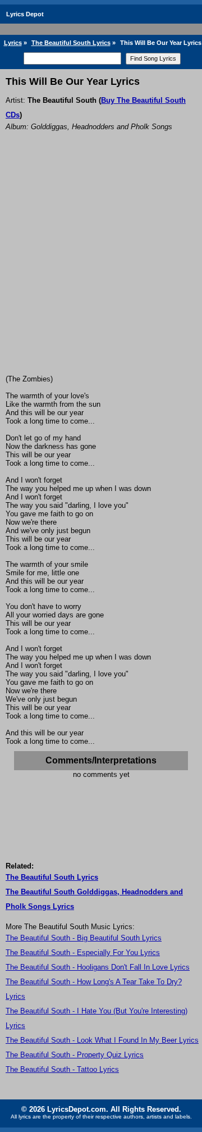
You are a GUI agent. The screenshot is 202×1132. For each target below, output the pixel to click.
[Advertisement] (101, 268)
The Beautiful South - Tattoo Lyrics (62, 1069)
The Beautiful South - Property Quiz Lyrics (75, 1055)
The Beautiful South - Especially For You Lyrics (83, 952)
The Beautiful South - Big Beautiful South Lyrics (84, 938)
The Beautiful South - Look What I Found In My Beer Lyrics (102, 1040)
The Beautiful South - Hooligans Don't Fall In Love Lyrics (98, 967)
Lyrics (13, 42)
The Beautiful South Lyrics (71, 42)
